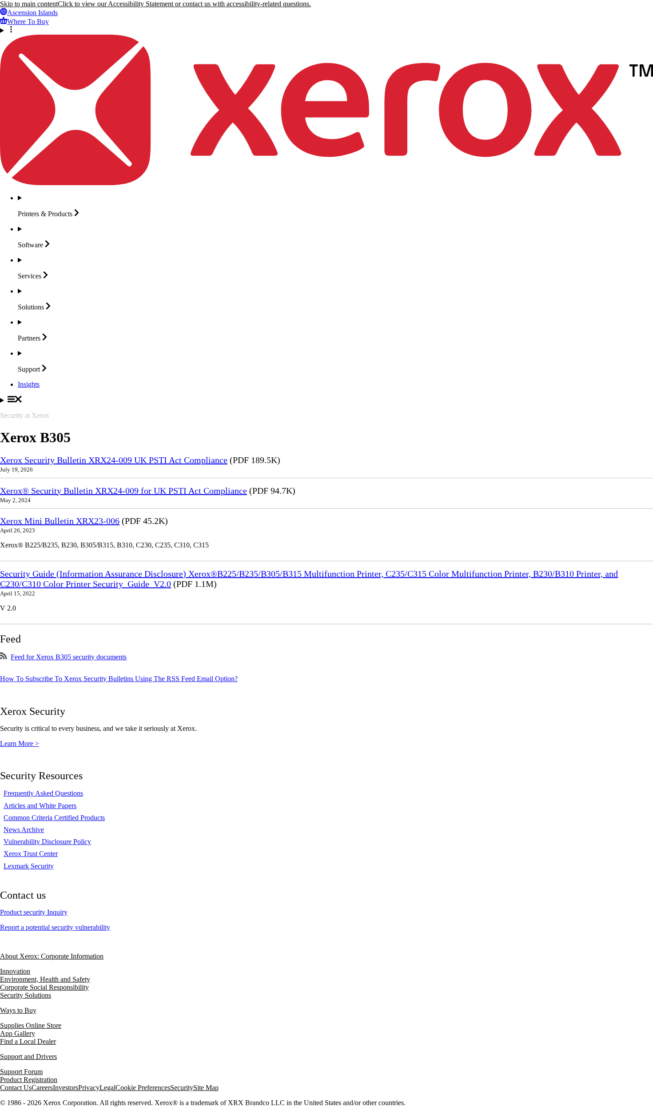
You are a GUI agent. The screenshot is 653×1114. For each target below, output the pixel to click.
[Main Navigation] (326, 400)
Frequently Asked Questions (43, 793)
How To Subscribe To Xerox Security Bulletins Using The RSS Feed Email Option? (119, 678)
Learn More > (19, 743)
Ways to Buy (18, 1010)
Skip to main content (29, 4)
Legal (107, 1087)
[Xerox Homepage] (326, 182)
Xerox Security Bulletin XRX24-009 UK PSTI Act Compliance (113, 460)
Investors (65, 1087)
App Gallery (17, 1033)
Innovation (15, 971)
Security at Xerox (24, 415)
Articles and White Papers (40, 805)
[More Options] (326, 30)
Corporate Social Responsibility (44, 987)
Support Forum (21, 1071)
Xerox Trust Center (31, 853)
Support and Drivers (28, 1056)
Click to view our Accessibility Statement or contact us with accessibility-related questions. (184, 4)
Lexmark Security (29, 866)
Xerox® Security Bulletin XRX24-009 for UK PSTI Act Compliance (123, 491)
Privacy (89, 1087)
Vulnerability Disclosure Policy (47, 841)
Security (181, 1087)
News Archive (24, 829)
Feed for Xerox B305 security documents (69, 657)
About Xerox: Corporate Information (52, 956)
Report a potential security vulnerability (55, 927)
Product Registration (28, 1079)
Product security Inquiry (34, 912)
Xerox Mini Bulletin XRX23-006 (59, 521)
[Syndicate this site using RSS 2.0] (3, 657)
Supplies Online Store (30, 1025)
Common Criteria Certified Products (54, 817)
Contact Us (16, 1087)
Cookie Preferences (142, 1087)
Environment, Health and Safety (45, 979)
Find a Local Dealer (28, 1041)
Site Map (206, 1087)
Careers (42, 1087)
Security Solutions (25, 995)
